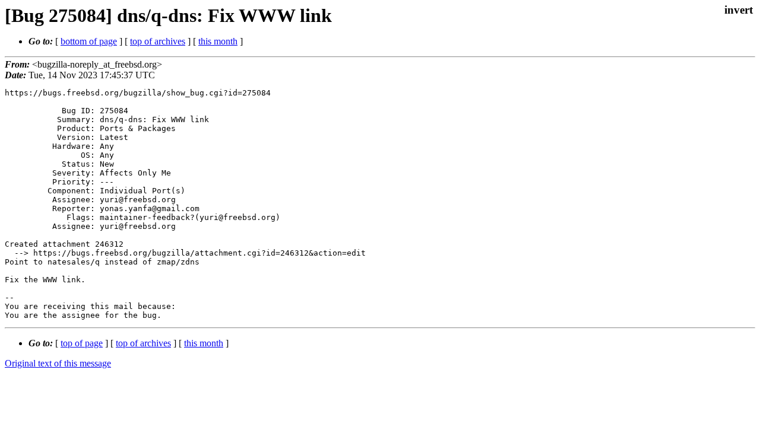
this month (218, 41)
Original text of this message (58, 363)
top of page (82, 343)
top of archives (157, 41)
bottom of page (89, 41)
